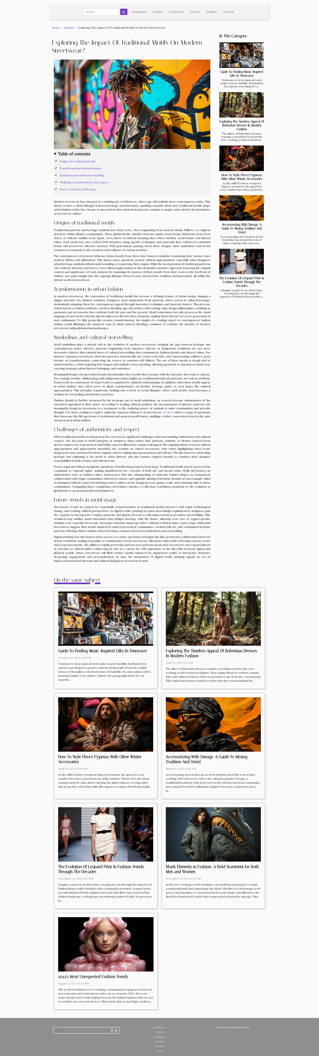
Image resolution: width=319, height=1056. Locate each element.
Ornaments (176, 11)
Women (195, 11)
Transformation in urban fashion (80, 168)
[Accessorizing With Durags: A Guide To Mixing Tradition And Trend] (241, 208)
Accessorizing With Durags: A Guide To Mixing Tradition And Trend (241, 228)
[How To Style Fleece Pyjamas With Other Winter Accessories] (241, 158)
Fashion (212, 11)
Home (56, 27)
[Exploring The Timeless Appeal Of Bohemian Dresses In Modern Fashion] (241, 105)
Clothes (157, 11)
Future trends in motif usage (77, 189)
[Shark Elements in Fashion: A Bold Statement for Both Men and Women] (213, 834)
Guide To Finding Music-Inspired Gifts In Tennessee (241, 73)
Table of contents (74, 153)
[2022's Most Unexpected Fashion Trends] (106, 944)
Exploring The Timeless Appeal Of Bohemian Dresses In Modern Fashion (241, 125)
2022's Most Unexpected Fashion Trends (93, 976)
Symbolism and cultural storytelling (82, 175)
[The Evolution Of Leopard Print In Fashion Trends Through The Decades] (241, 261)
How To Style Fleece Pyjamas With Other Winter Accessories (241, 177)
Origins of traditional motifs (77, 161)
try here (168, 412)
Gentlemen (139, 11)
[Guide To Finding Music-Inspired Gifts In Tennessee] (241, 55)
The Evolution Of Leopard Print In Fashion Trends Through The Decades (241, 282)
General (228, 11)
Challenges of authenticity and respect (84, 182)
